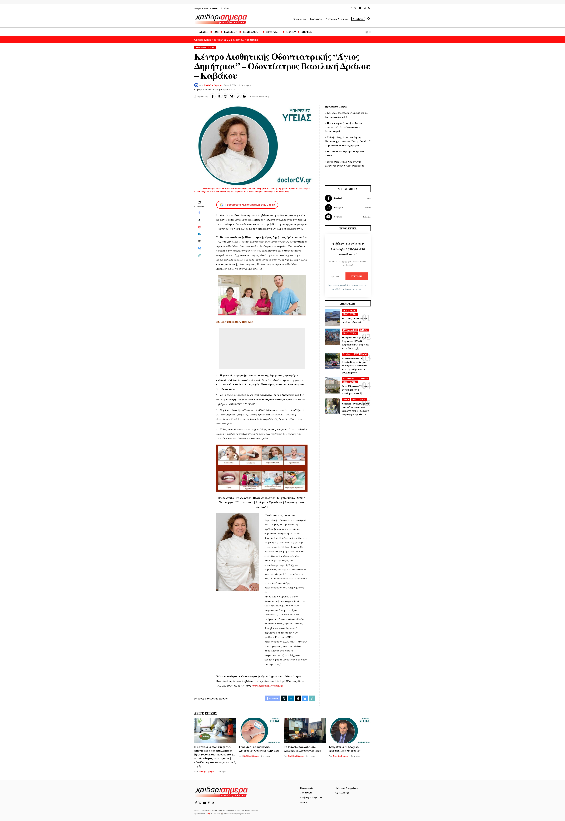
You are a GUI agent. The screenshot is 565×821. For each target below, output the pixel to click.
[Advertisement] (262, 348)
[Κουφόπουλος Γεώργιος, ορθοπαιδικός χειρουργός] (350, 730)
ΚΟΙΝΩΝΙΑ (363, 378)
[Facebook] (351, 8)
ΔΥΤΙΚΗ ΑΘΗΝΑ (350, 330)
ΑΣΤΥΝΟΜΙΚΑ (349, 378)
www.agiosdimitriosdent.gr (267, 685)
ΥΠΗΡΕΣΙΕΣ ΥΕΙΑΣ (205, 47)
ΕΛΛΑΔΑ (347, 354)
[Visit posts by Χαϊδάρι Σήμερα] (196, 85)
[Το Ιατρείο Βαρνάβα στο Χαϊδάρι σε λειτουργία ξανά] (305, 730)
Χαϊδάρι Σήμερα (213, 85)
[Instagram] (364, 8)
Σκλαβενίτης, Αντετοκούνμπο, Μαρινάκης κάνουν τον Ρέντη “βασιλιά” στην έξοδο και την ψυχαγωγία (347, 141)
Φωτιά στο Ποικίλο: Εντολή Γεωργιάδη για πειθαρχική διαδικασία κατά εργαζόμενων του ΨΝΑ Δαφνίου (354, 365)
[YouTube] (360, 8)
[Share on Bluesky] (232, 96)
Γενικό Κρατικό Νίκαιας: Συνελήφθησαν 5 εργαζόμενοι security (355, 389)
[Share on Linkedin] (199, 234)
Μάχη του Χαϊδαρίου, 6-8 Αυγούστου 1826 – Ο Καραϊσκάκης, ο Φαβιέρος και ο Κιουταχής (355, 343)
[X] (355, 8)
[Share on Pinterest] (199, 226)
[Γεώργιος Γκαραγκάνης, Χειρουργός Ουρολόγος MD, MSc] (260, 730)
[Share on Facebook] (213, 96)
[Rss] (369, 8)
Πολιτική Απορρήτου (347, 289)
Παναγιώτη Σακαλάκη (240, 813)
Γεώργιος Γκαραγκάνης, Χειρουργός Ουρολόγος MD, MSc (259, 749)
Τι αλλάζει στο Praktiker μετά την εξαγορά (354, 320)
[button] (368, 18)
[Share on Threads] (225, 96)
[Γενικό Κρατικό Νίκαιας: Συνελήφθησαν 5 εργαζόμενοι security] (332, 385)
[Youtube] (348, 216)
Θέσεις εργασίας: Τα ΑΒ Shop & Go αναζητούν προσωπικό (226, 39)
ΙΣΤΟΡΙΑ (364, 330)
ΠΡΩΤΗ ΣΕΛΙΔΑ (350, 314)
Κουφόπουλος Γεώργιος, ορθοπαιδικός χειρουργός (344, 749)
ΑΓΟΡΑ (346, 399)
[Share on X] (219, 96)
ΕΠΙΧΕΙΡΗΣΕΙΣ (349, 311)
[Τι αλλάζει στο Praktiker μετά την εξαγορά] (332, 317)
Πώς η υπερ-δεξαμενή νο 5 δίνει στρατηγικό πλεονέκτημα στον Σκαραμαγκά (343, 127)
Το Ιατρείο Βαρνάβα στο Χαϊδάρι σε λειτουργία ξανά (302, 749)
